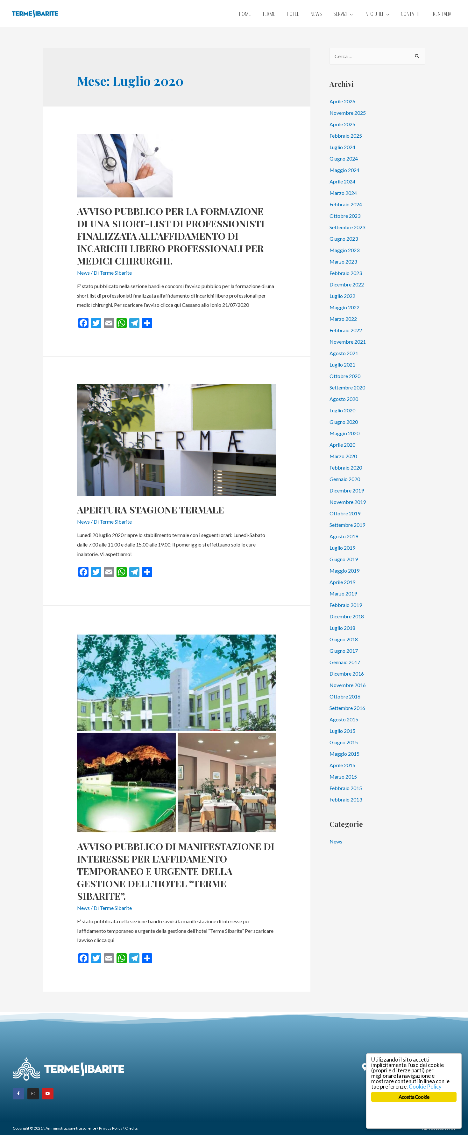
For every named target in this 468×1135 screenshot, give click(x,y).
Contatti (410, 13)
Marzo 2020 (343, 456)
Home (245, 13)
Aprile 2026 (342, 101)
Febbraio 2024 (346, 204)
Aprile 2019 (342, 582)
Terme (268, 13)
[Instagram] (33, 1093)
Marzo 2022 (343, 319)
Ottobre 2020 (345, 376)
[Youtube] (47, 1093)
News (316, 13)
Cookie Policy (425, 1086)
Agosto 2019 (344, 536)
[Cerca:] (377, 56)
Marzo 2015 (343, 777)
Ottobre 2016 (345, 696)
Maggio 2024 (344, 170)
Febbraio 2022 (346, 330)
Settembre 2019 (347, 525)
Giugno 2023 (344, 239)
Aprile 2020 (342, 445)
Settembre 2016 (347, 708)
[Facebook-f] (18, 1093)
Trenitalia (441, 13)
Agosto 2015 (344, 719)
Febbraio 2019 (346, 605)
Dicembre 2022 (347, 284)
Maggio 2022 (344, 307)
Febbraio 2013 (346, 799)
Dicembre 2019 (347, 490)
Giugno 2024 (344, 158)
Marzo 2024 (343, 193)
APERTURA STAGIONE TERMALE (150, 509)
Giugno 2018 (344, 639)
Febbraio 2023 (346, 273)
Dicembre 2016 (347, 674)
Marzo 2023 (343, 261)
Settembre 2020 (347, 387)
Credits (131, 1128)
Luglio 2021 (342, 364)
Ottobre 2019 (345, 513)
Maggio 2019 (344, 571)
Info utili (374, 13)
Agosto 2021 (344, 353)
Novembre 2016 (348, 685)
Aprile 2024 (342, 181)
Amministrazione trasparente (71, 1128)
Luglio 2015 (342, 731)
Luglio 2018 (342, 628)
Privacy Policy (110, 1128)
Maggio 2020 (344, 433)
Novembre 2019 (348, 502)
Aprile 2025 (342, 124)
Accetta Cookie (414, 1097)
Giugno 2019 (344, 559)
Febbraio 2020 (346, 467)
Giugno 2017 (344, 651)
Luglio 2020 (342, 410)
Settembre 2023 (347, 227)
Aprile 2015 (342, 765)
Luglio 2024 (342, 147)
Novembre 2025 (348, 113)
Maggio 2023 (344, 250)
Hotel (293, 13)
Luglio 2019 (342, 548)
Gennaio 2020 (345, 479)
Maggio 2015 (344, 754)
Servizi (340, 13)
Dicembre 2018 (347, 616)
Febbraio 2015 (346, 788)
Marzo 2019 (343, 593)
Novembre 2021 (348, 342)
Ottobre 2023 (345, 216)
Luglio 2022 (342, 296)
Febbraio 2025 (346, 136)
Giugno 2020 (344, 422)
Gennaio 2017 (345, 662)
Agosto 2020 (344, 399)
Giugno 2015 (344, 742)
